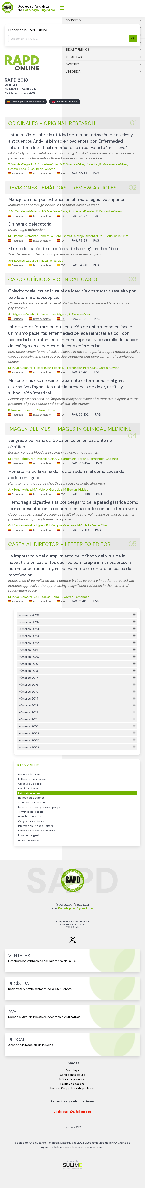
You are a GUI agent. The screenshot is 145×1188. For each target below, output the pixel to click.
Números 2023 (29, 636)
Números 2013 (28, 705)
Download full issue (66, 101)
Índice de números (29, 793)
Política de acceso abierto (34, 779)
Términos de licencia (30, 811)
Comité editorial (28, 788)
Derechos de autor (29, 816)
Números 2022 (29, 643)
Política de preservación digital (37, 830)
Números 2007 (29, 747)
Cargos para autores (31, 821)
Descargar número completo (27, 101)
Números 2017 (28, 678)
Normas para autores (31, 797)
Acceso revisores (28, 840)
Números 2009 (29, 733)
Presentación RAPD (29, 774)
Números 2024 (29, 629)
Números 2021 (28, 650)
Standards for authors (32, 802)
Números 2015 (28, 692)
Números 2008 (29, 740)
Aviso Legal (73, 1070)
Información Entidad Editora (35, 826)
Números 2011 (28, 719)
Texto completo (41, 173)
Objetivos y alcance (30, 783)
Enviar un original (28, 835)
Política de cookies (72, 1084)
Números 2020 (29, 657)
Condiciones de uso (72, 1075)
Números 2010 (28, 726)
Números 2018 (28, 671)
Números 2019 (28, 664)
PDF (62, 173)
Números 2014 (28, 698)
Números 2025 (29, 622)
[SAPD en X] (72, 942)
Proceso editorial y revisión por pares (41, 807)
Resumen (17, 173)
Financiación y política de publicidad (72, 1088)
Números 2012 (28, 712)
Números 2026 (29, 615)
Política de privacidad (72, 1079)
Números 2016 (28, 685)
